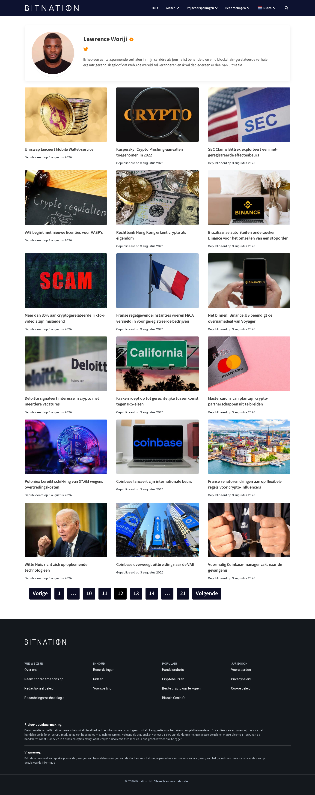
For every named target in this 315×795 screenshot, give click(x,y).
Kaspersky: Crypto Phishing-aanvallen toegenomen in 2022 (149, 152)
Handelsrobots (173, 670)
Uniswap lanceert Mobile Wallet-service (59, 149)
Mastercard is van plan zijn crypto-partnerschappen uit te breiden (238, 401)
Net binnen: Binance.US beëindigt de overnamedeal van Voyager (240, 318)
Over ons (31, 670)
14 (152, 593)
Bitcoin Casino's (173, 698)
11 (104, 593)
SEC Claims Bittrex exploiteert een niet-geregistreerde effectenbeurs (243, 152)
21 (183, 593)
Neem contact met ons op (43, 679)
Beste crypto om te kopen (181, 688)
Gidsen (170, 8)
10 (89, 593)
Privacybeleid (241, 679)
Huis (155, 8)
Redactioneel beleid (38, 688)
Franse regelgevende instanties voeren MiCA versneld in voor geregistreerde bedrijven (154, 318)
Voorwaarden (241, 670)
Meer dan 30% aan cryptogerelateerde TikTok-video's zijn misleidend (65, 318)
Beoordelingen (235, 8)
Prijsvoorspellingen (200, 8)
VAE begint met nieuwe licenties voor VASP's (64, 232)
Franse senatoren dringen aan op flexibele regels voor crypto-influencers (245, 484)
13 (136, 593)
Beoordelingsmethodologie (44, 698)
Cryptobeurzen (173, 679)
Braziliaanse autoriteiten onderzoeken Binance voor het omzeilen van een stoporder (248, 235)
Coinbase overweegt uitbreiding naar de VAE (155, 564)
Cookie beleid (240, 688)
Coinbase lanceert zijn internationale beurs (154, 481)
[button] (286, 8)
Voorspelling (102, 688)
